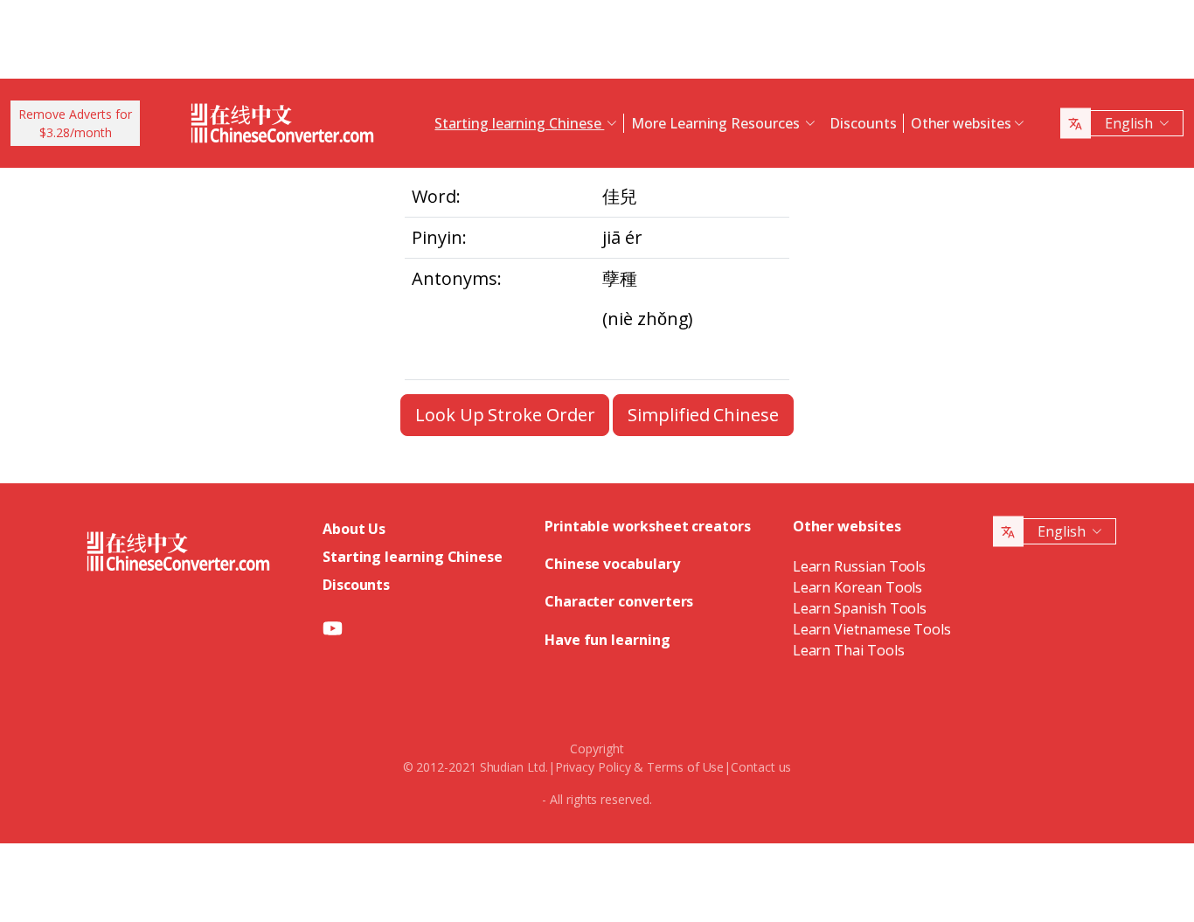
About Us (354, 528)
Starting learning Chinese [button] (519, 123)
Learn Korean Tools (858, 587)
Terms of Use (685, 767)
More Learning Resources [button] (716, 123)
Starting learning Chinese (413, 556)
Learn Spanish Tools (860, 608)
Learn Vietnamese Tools (872, 629)
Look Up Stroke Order (504, 414)
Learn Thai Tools (849, 650)
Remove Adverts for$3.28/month (75, 123)
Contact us (761, 767)
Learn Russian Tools (859, 566)
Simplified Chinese (703, 414)
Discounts (863, 123)
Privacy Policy (593, 767)
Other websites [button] (961, 123)
